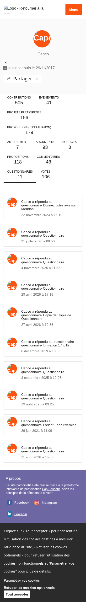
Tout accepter (17, 594)
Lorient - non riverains (59, 425)
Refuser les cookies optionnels (29, 588)
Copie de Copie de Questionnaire (46, 317)
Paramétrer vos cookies (22, 580)
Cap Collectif (51, 489)
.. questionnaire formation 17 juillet (49, 343)
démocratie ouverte (40, 493)
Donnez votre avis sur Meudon (48, 207)
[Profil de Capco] (43, 39)
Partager (22, 78)
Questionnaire (53, 235)
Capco (26, 202)
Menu (73, 10)
